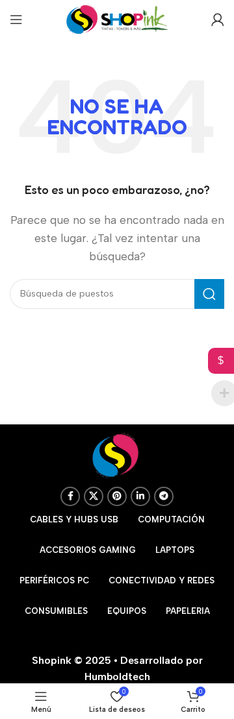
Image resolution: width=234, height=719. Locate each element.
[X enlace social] (93, 496)
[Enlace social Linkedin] (140, 496)
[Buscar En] (209, 294)
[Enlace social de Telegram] (164, 496)
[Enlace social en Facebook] (70, 496)
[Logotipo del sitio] (117, 18)
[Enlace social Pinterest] (117, 496)
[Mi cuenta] (218, 19)
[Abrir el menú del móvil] (16, 19)
